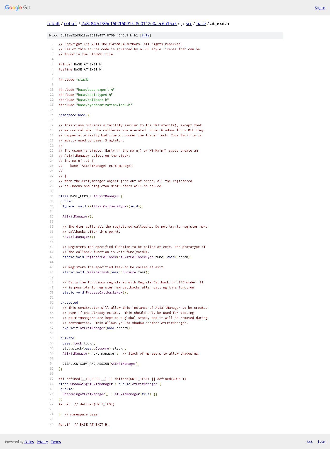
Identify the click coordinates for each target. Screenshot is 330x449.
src (189, 23)
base (201, 23)
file (146, 35)
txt (310, 441)
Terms (56, 441)
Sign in (320, 7)
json (321, 441)
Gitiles (29, 441)
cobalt (53, 23)
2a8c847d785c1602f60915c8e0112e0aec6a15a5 (129, 23)
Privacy (42, 441)
